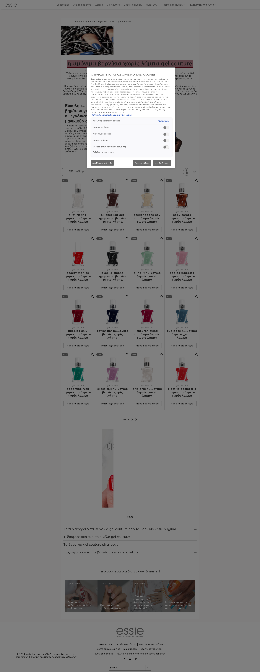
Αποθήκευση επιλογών (102, 163)
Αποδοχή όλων (161, 163)
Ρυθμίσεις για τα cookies (103, 152)
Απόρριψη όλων (142, 163)
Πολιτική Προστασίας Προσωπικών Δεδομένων (112, 115)
